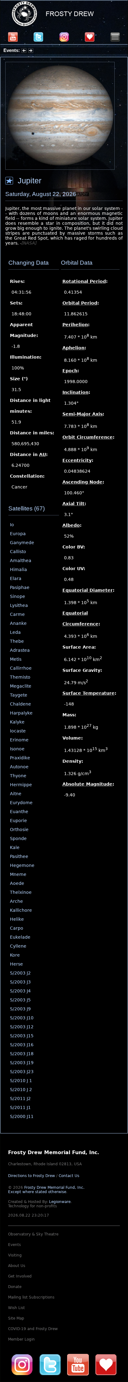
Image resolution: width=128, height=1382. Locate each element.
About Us (16, 1266)
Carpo (16, 928)
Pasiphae (20, 587)
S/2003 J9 (20, 1008)
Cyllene (18, 946)
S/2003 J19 (22, 1062)
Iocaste (18, 730)
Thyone (18, 775)
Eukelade (20, 937)
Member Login (21, 1339)
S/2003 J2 (20, 972)
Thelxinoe (21, 892)
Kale (15, 847)
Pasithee (19, 856)
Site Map (16, 1318)
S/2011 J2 (20, 1098)
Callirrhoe (21, 668)
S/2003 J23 (22, 1071)
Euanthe (19, 811)
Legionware (60, 1202)
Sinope (17, 596)
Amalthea (20, 560)
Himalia (18, 569)
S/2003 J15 (22, 1035)
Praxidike (20, 757)
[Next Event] (30, 51)
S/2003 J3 (20, 981)
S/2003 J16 (22, 1044)
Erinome (19, 739)
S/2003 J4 (20, 990)
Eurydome (21, 802)
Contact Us (69, 1176)
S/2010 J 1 (21, 1080)
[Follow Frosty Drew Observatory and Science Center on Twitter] (50, 1364)
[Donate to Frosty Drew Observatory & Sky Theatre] (106, 1364)
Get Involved (20, 1276)
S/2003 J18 (22, 1053)
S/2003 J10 (22, 1017)
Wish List (16, 1308)
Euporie (18, 820)
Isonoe (17, 748)
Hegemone (22, 865)
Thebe (17, 641)
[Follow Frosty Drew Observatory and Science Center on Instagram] (64, 36)
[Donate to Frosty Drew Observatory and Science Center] (89, 36)
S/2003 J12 (22, 1026)
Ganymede (22, 542)
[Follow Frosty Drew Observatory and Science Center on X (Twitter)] (38, 36)
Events (14, 1245)
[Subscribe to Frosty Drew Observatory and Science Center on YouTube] (13, 36)
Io (12, 524)
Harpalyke (21, 712)
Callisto (18, 551)
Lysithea (19, 605)
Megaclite (20, 686)
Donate (14, 1287)
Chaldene (20, 704)
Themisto (20, 677)
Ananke (18, 623)
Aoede (17, 883)
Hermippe (21, 784)
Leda (15, 632)
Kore (15, 955)
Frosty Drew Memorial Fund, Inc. (46, 1189)
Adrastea (20, 650)
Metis (15, 659)
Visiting (15, 1255)
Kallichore (21, 910)
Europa (18, 533)
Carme (17, 614)
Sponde (18, 838)
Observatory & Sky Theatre (33, 1234)
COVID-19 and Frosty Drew (33, 1329)
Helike (17, 919)
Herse (16, 964)
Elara (15, 578)
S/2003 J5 (20, 999)
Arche (16, 901)
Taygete (18, 695)
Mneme (18, 874)
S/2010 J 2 (21, 1089)
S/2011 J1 (20, 1107)
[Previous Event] (23, 51)
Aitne (15, 793)
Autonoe (19, 766)
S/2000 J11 (22, 1116)
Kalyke (17, 721)
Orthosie (19, 829)
